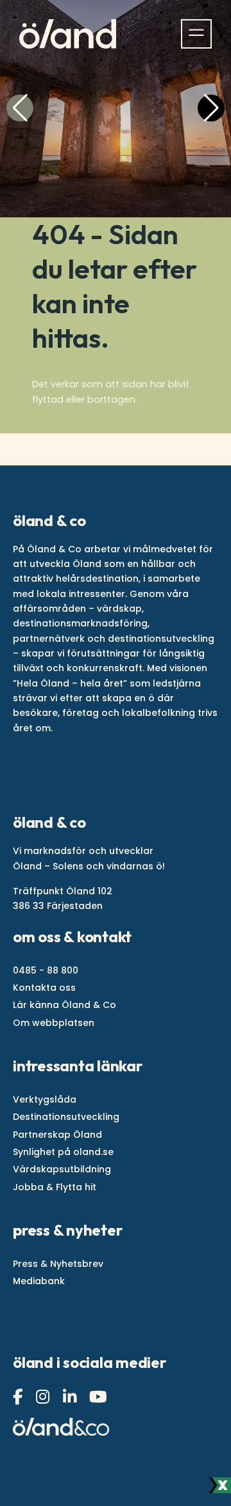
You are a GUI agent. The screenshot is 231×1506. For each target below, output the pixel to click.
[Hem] (67, 34)
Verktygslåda (44, 1099)
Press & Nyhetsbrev (58, 1263)
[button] (19, 108)
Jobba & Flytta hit (54, 1187)
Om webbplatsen (53, 1022)
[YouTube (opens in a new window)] (99, 1397)
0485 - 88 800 (45, 970)
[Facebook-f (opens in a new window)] (19, 1397)
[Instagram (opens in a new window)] (44, 1397)
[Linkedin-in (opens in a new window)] (71, 1397)
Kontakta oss (44, 987)
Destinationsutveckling (66, 1116)
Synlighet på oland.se (63, 1151)
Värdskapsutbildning (62, 1169)
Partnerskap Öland (57, 1134)
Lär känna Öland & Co (64, 1004)
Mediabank (39, 1281)
